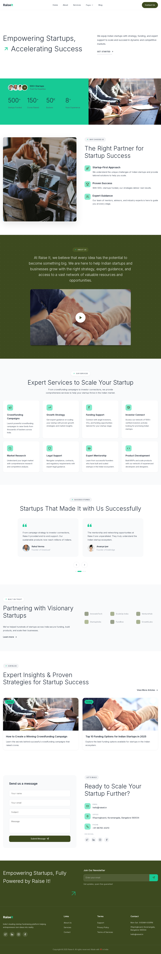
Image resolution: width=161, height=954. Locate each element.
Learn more (8, 637)
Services (77, 5)
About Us (68, 923)
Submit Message (38, 839)
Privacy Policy (103, 927)
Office (95, 814)
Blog (100, 5)
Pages (88, 5)
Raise (8, 5)
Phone (95, 825)
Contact (67, 932)
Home (55, 5)
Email (95, 804)
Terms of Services (105, 932)
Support (100, 923)
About (65, 5)
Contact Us (150, 5)
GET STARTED (103, 52)
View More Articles (146, 690)
